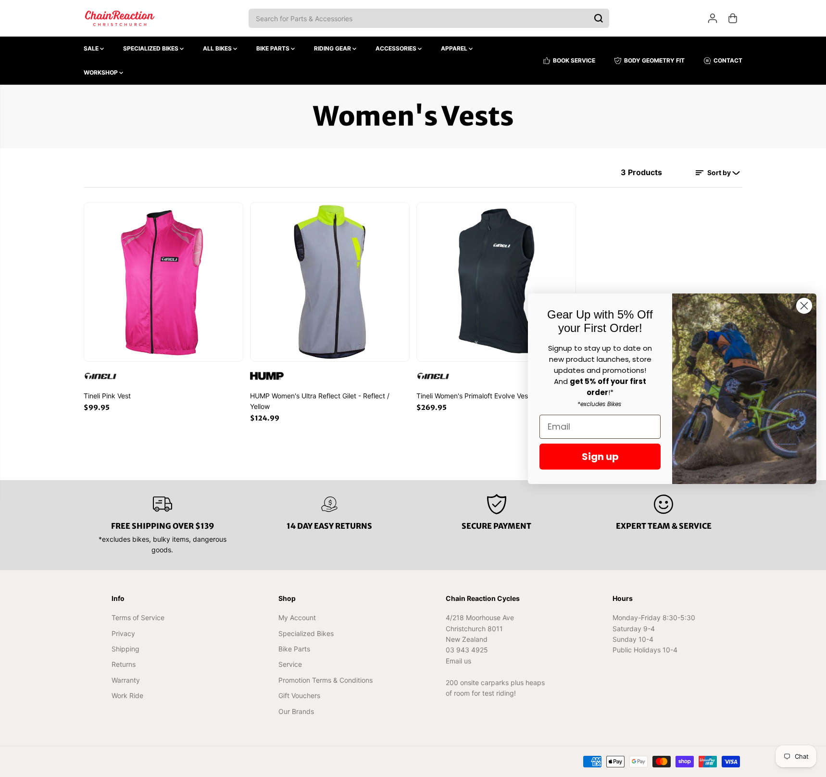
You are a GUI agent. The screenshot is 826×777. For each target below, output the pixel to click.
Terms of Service (138, 617)
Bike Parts (273, 48)
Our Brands (296, 711)
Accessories (396, 48)
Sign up (600, 456)
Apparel (455, 48)
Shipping (125, 649)
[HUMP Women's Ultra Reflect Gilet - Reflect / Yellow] (330, 282)
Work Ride (127, 695)
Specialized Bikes (151, 48)
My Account (297, 617)
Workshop (101, 72)
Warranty (126, 680)
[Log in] (712, 18)
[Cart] (732, 18)
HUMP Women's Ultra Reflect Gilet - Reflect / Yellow (319, 401)
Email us (458, 661)
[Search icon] (598, 18)
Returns (124, 664)
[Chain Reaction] (120, 18)
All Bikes (218, 48)
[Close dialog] (804, 305)
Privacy (123, 633)
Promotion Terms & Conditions (325, 680)
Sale (92, 48)
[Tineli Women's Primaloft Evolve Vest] (496, 282)
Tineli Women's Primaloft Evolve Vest (473, 396)
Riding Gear (333, 48)
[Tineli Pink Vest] (163, 282)
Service (290, 664)
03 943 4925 (467, 650)
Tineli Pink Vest (107, 396)
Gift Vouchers (299, 695)
